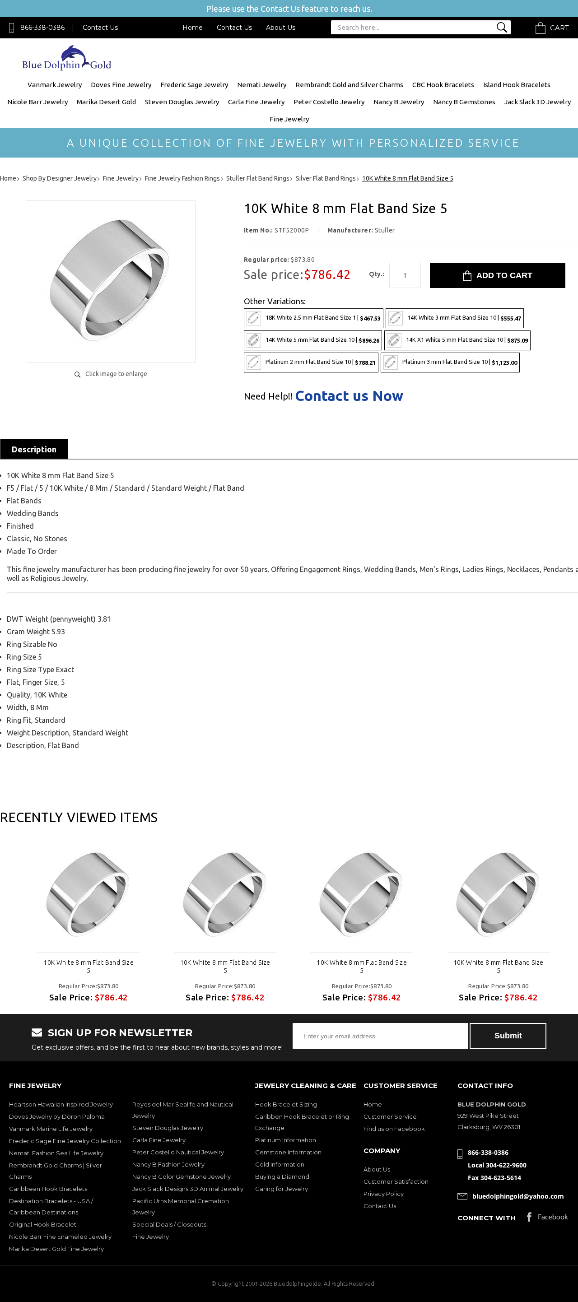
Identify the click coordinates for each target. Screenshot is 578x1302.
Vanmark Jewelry (55, 84)
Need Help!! (268, 396)
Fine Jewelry (289, 119)
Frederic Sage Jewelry (194, 84)
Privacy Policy (384, 1193)
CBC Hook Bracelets (443, 84)
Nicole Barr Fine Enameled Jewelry (60, 1236)
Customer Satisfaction (396, 1181)
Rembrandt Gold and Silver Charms (349, 84)
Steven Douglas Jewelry (182, 102)
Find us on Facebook (394, 1128)
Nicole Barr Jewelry (37, 102)
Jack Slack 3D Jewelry (537, 102)
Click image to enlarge (116, 373)
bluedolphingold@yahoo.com (518, 1196)
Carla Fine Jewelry (256, 102)
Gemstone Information (288, 1152)
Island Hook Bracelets (516, 84)
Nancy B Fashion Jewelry (168, 1164)
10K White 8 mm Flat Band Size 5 (88, 966)
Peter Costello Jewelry (329, 102)
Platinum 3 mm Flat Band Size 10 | (459, 361)
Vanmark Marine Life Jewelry (51, 1128)
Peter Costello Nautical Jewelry (178, 1152)
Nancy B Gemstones (464, 102)
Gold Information (279, 1164)
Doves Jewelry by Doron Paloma (57, 1116)
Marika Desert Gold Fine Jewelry (56, 1248)
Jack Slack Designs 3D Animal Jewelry (187, 1188)
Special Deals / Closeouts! (170, 1224)
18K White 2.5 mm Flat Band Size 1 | (323, 317)
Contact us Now (349, 395)
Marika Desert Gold (106, 102)
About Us (280, 27)
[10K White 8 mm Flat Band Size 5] (110, 346)
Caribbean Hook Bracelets (48, 1188)
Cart (559, 27)
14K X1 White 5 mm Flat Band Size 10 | (467, 339)
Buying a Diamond (282, 1176)
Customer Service (390, 1116)
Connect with (486, 1218)
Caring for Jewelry (281, 1188)
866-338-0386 (42, 27)
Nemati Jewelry (261, 84)
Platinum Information (285, 1140)
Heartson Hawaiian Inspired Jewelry (61, 1104)
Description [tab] (34, 449)
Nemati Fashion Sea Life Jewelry (56, 1153)
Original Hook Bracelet (42, 1224)
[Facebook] (547, 1219)
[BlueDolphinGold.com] (67, 68)
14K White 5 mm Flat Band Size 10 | (322, 339)
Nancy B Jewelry (398, 102)
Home (192, 27)
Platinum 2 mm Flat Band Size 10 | (321, 361)
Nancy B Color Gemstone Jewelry (181, 1176)
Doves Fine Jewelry (121, 84)
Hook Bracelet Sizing (286, 1104)
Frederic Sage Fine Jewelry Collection (65, 1140)
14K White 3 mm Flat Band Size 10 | (464, 317)
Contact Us (100, 27)
